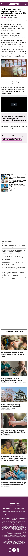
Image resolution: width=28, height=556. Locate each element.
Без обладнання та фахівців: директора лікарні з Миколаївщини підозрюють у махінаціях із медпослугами (13, 274)
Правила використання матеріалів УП (14, 510)
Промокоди (22, 511)
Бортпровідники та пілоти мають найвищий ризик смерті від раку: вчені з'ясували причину (13, 245)
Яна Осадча (4, 17)
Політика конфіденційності (18, 508)
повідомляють (5, 37)
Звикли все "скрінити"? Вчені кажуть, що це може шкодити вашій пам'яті (14, 483)
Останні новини (8, 241)
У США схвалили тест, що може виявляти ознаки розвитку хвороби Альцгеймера (12, 258)
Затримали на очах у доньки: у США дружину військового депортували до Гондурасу (13, 432)
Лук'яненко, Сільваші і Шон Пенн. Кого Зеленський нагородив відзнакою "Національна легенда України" (13, 251)
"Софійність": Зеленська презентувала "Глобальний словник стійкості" (13, 268)
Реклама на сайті (7, 508)
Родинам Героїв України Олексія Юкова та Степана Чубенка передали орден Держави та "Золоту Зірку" (14, 458)
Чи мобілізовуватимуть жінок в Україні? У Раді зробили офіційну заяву (12, 354)
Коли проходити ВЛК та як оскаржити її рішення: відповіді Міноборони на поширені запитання (13, 380)
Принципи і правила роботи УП (10, 511)
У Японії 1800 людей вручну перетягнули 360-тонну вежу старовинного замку (11, 406)
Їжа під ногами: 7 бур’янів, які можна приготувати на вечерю (12, 263)
